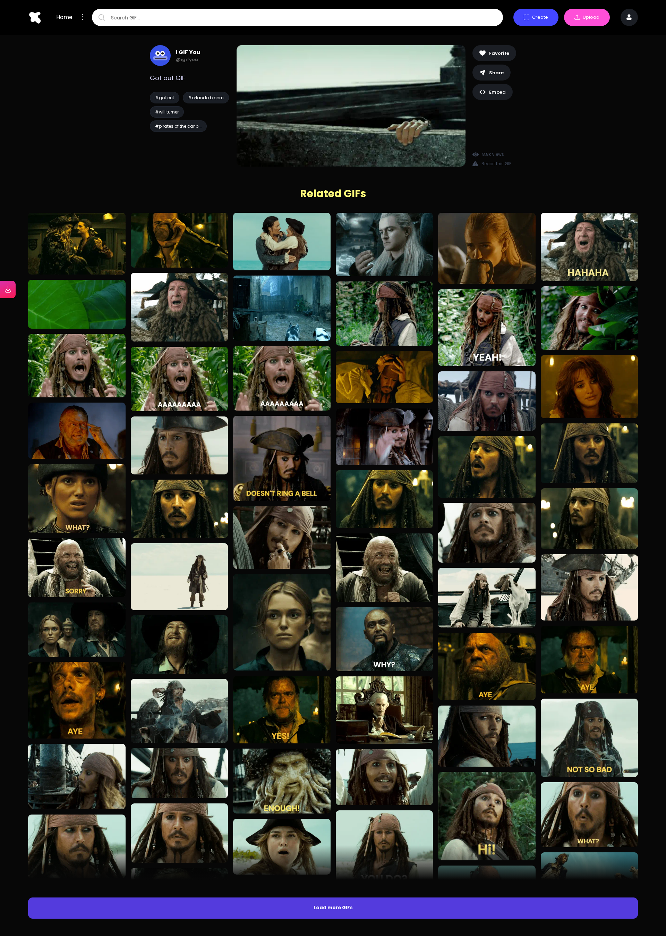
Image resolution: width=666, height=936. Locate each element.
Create (540, 17)
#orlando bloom (206, 98)
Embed (497, 92)
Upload (591, 17)
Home (64, 17)
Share (496, 72)
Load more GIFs (333, 907)
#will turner (167, 112)
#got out (164, 98)
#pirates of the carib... (178, 126)
